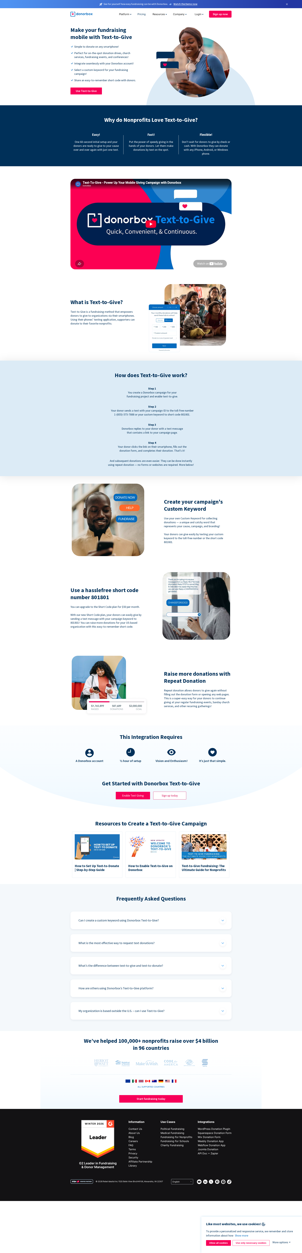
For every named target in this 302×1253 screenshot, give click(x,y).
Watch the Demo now (185, 3)
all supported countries (151, 1086)
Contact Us (135, 1128)
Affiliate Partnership (140, 1161)
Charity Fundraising (172, 1145)
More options (280, 1242)
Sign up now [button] (220, 14)
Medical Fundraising (172, 1133)
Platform (124, 14)
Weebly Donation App (211, 1141)
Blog (131, 1137)
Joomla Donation (208, 1149)
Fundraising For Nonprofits (176, 1137)
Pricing (141, 14)
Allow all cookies (218, 1243)
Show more (241, 1235)
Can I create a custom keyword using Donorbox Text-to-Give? (118, 920)
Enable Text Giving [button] (133, 795)
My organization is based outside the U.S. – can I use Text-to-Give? (121, 1011)
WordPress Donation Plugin (214, 1128)
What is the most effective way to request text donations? (116, 943)
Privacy (133, 1153)
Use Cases (168, 1122)
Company (179, 14)
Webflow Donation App (211, 1145)
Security (133, 1157)
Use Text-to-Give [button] (86, 91)
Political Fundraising (172, 1128)
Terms (132, 1149)
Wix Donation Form (209, 1137)
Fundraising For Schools (175, 1141)
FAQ (131, 1145)
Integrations (206, 1122)
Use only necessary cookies (251, 1243)
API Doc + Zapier (208, 1153)
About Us (134, 1133)
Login (198, 14)
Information (136, 1122)
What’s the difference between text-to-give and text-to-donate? (120, 965)
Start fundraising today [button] (151, 1099)
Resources (159, 14)
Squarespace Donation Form (215, 1133)
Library (133, 1165)
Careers (133, 1141)
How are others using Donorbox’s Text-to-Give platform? (116, 988)
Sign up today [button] (170, 795)
